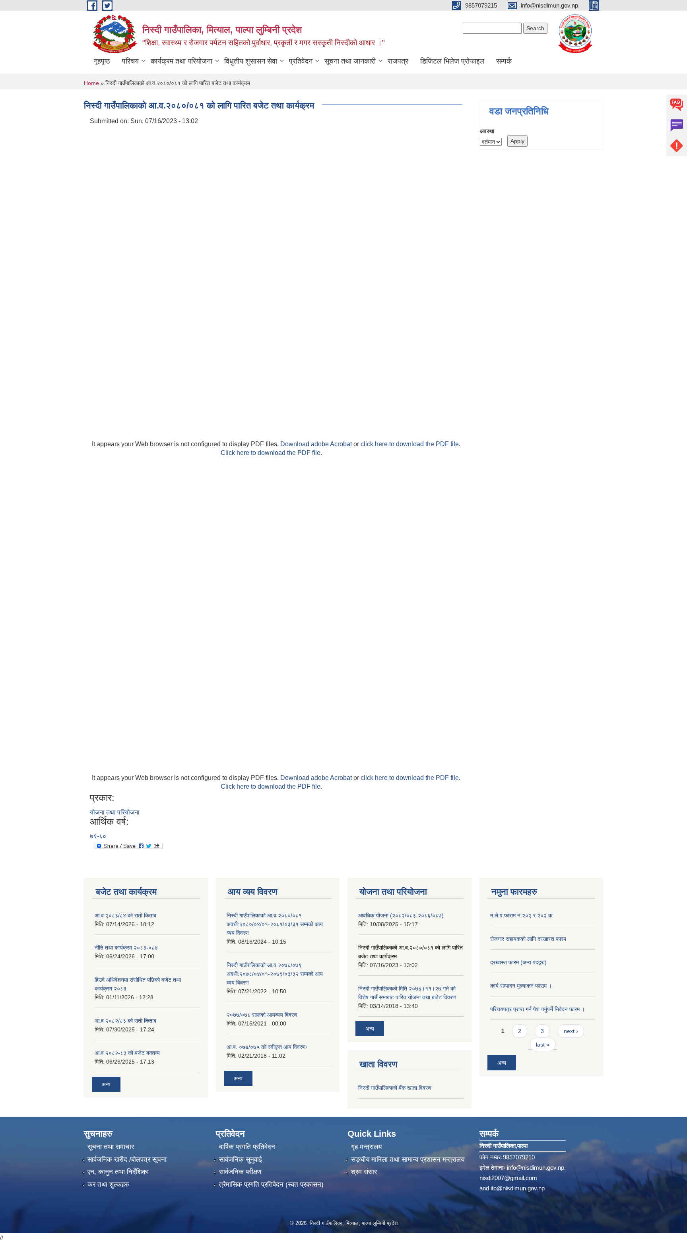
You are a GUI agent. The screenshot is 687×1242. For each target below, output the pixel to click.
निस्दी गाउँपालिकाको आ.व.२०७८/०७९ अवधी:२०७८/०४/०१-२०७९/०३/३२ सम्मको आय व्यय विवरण (275, 974)
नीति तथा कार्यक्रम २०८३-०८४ (126, 947)
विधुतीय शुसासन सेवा (250, 61)
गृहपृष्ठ (102, 61)
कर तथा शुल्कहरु (108, 1184)
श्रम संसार (364, 1172)
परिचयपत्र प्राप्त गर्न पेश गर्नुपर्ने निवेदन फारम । (537, 1009)
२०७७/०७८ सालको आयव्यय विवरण (262, 1015)
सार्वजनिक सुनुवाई (240, 1159)
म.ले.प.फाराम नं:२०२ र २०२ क (521, 915)
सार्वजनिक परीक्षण (240, 1172)
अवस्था (487, 131)
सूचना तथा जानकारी (350, 61)
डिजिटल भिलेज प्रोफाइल (452, 61)
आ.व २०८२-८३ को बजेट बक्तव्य (127, 1053)
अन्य (106, 1084)
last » (542, 1044)
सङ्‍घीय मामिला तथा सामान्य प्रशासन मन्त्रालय (407, 1159)
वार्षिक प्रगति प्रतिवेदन (247, 1147)
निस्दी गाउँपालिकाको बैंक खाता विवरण (394, 1088)
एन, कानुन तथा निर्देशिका (118, 1172)
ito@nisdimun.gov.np (518, 1188)
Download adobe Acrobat (316, 444)
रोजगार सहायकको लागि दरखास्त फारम (528, 939)
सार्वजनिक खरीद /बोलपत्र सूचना (127, 1159)
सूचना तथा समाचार (110, 1147)
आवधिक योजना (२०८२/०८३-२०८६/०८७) (401, 915)
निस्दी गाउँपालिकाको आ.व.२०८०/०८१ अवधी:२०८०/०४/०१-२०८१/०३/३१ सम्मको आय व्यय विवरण (275, 924)
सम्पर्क (504, 61)
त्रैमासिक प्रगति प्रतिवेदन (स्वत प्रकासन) (271, 1184)
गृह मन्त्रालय (366, 1147)
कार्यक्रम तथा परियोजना (181, 61)
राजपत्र (398, 61)
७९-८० (98, 836)
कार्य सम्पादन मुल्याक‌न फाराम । (521, 986)
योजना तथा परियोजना (115, 812)
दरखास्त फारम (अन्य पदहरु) (518, 962)
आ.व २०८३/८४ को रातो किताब (125, 915)
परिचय (130, 61)
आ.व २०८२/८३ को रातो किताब (125, 1021)
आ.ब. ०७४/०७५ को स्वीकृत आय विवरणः (267, 1047)
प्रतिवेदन (300, 61)
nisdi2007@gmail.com (508, 1177)
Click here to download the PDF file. (271, 452)
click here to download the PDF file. (410, 444)
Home (91, 83)
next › (571, 1031)
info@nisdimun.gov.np (535, 1167)
